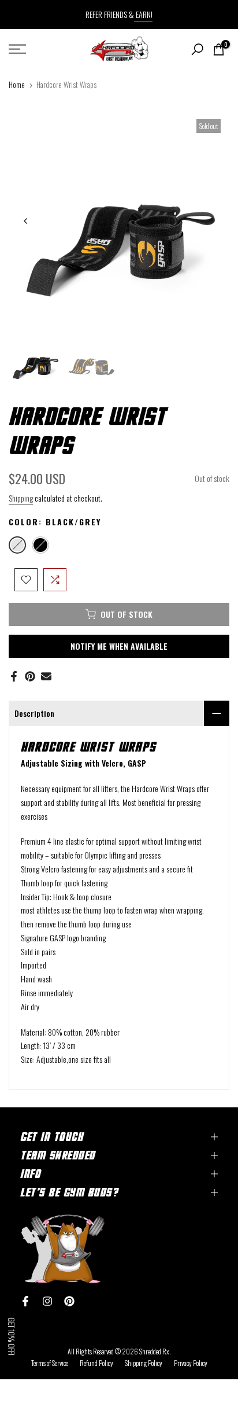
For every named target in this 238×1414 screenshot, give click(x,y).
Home (17, 84)
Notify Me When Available (119, 646)
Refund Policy (96, 1363)
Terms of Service (49, 1363)
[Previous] (26, 221)
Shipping (21, 498)
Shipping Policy (143, 1363)
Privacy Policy (190, 1363)
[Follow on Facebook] (25, 1301)
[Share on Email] (46, 676)
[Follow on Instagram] (47, 1301)
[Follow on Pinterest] (69, 1301)
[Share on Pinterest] (30, 676)
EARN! (143, 14)
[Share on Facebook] (14, 676)
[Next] (212, 221)
